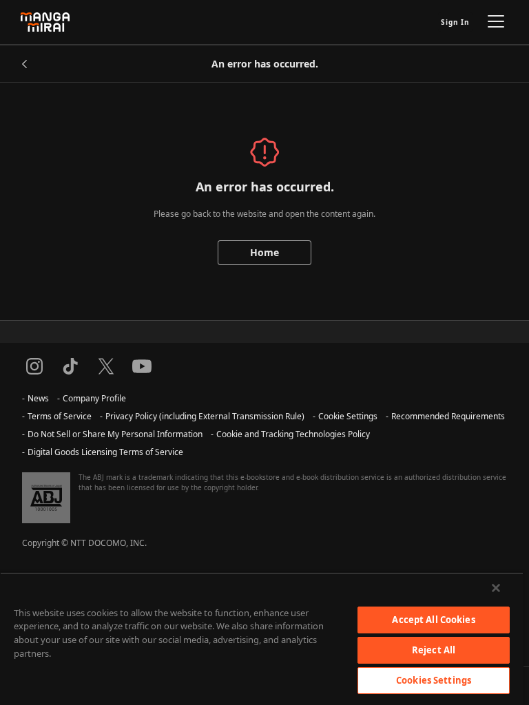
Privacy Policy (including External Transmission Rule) (204, 416)
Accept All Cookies (433, 619)
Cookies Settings (433, 680)
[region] (261, 638)
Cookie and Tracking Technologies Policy (293, 434)
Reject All (433, 650)
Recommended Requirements (448, 416)
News (38, 398)
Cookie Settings (347, 416)
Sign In (455, 22)
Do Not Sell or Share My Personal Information (115, 434)
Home (264, 252)
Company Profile (94, 398)
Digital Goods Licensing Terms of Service (105, 452)
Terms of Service (60, 416)
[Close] (496, 588)
